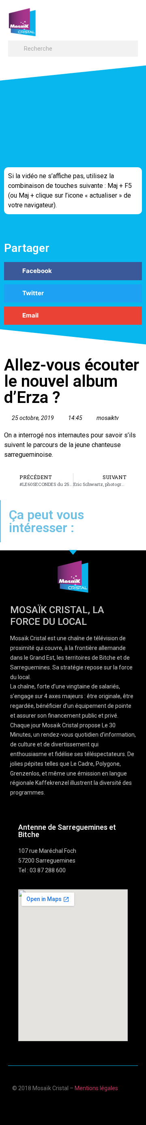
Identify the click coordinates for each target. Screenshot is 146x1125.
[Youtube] (65, 1106)
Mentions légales (96, 1088)
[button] (130, 18)
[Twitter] (81, 1106)
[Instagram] (97, 1106)
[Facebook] (49, 1106)
